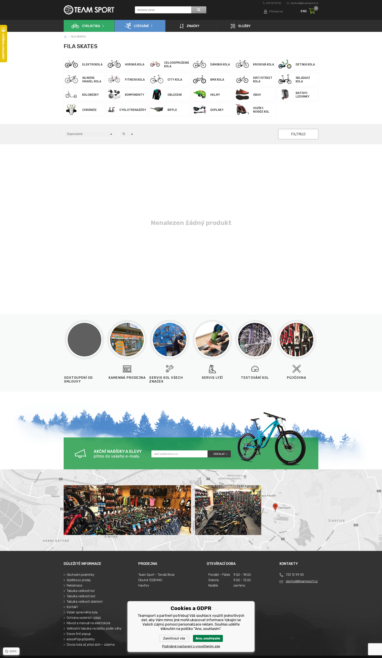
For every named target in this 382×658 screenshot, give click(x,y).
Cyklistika (91, 26)
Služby (244, 26)
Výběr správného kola (82, 612)
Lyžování (141, 26)
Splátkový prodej (79, 580)
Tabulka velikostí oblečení (84, 601)
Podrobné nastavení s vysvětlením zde (191, 646)
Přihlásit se (276, 11)
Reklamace (74, 585)
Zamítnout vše (174, 638)
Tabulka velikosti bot (81, 596)
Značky (193, 26)
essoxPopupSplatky (81, 639)
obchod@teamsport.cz (304, 3)
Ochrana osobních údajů (84, 618)
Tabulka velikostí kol (81, 591)
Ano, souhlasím (208, 638)
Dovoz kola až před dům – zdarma (91, 644)
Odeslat (219, 453)
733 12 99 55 (273, 3)
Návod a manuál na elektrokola (88, 623)
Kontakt (72, 607)
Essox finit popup (79, 634)
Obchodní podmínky (81, 575)
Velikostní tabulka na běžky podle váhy (94, 628)
